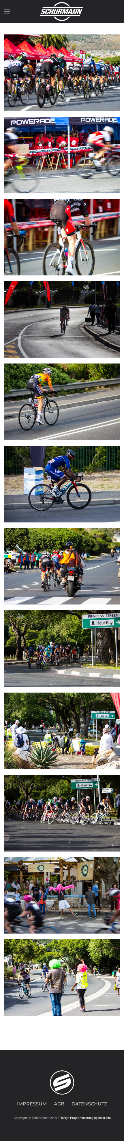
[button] (7, 11)
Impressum (32, 1104)
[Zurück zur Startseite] (62, 11)
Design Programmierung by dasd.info (85, 1117)
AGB (59, 1104)
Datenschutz (89, 1104)
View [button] (62, 73)
